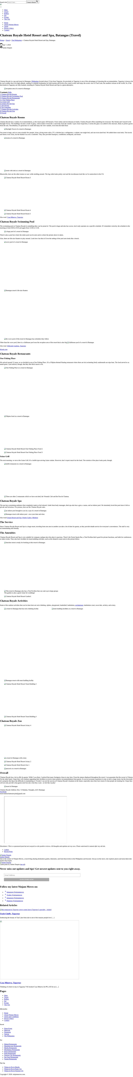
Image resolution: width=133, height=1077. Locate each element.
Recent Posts (8, 851)
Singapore (7, 1032)
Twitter (13, 895)
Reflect (6, 13)
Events (6, 17)
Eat (5, 15)
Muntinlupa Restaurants (12, 1050)
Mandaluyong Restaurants (12, 1046)
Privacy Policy (9, 28)
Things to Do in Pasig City (13, 1069)
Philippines (35, 81)
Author (6, 850)
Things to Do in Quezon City (13, 1071)
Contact (6, 30)
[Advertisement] (66, 64)
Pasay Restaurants (10, 1051)
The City (7, 19)
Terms (6, 26)
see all (23, 864)
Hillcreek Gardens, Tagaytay (16, 346)
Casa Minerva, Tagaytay (15, 217)
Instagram (14, 892)
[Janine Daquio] (5, 855)
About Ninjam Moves (11, 24)
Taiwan (6, 1034)
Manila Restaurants (10, 1048)
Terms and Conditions (11, 1017)
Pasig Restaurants (10, 1053)
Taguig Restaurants (10, 1059)
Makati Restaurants (10, 1044)
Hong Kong (8, 1028)
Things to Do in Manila (12, 1067)
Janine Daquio (4, 857)
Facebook (3, 792)
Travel (6, 12)
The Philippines (17, 40)
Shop (6, 10)
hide (10, 92)
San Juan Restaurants (11, 1057)
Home (6, 23)
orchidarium (79, 605)
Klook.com (3, 349)
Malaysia (7, 1030)
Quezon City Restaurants (12, 1055)
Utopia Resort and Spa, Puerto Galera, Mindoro (22, 518)
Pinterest (13, 901)
